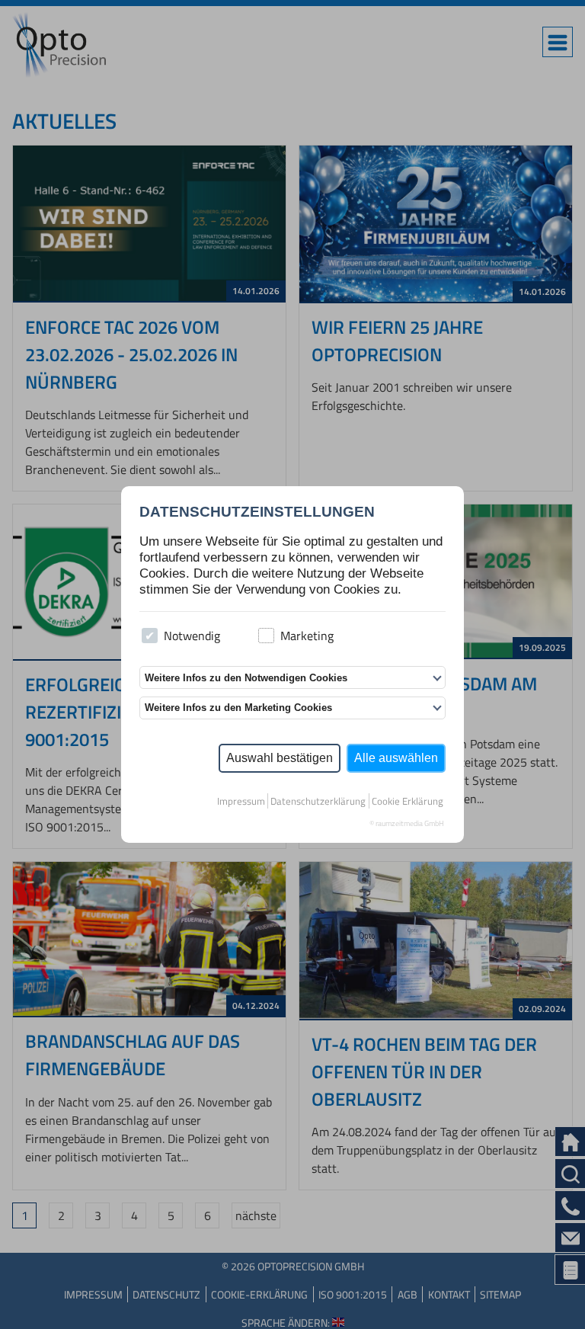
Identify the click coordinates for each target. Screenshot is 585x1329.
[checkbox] (150, 636)
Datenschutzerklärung (318, 801)
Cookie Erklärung (407, 801)
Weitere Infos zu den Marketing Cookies (238, 707)
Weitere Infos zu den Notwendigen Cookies (246, 678)
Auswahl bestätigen (279, 757)
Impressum (241, 801)
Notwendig (192, 635)
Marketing (307, 635)
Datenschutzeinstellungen (257, 511)
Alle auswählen (396, 757)
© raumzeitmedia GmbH (406, 823)
